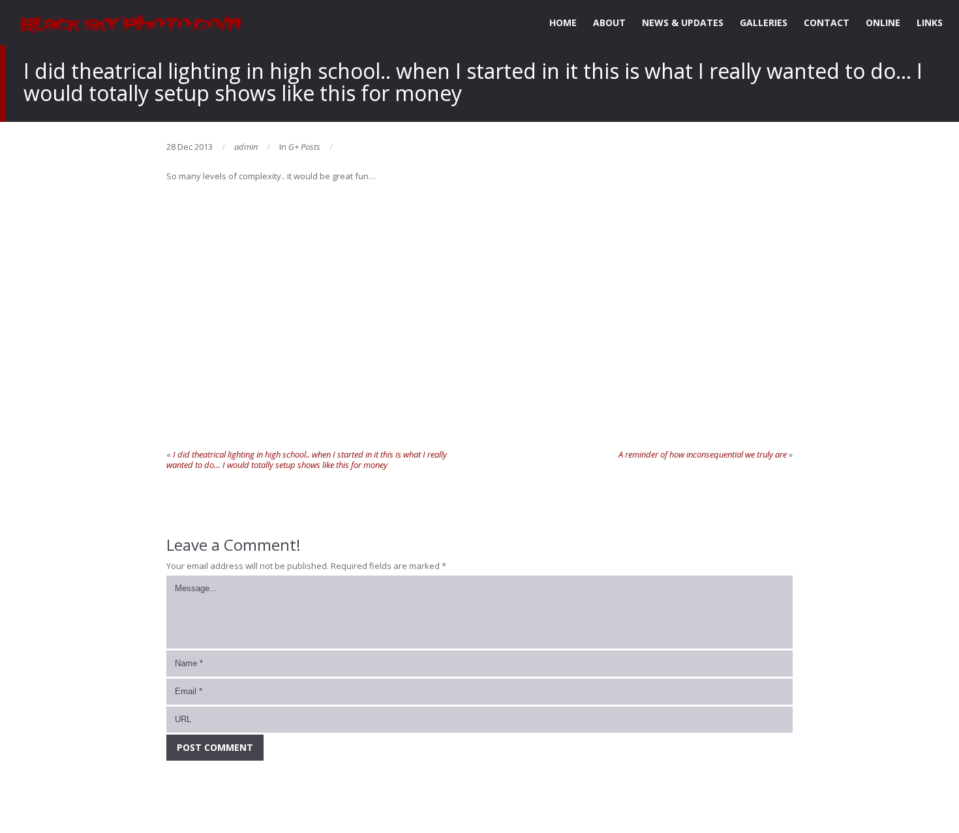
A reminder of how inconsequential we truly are (702, 454)
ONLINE (883, 22)
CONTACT (826, 22)
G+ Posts (304, 147)
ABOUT (609, 22)
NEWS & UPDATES (682, 22)
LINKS (930, 22)
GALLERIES (763, 22)
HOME (563, 22)
